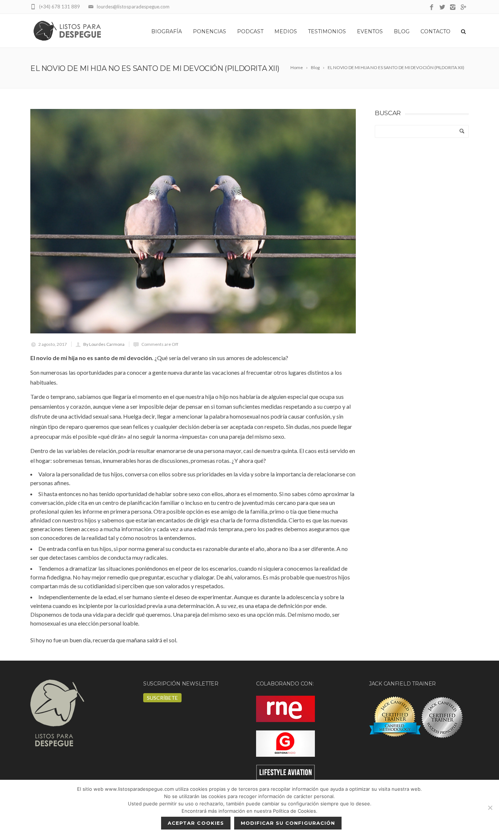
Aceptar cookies (196, 823)
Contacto (435, 31)
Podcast (250, 31)
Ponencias (209, 31)
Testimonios (327, 31)
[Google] (463, 7)
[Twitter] (442, 7)
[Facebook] (431, 7)
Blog (402, 31)
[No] (490, 807)
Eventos (370, 31)
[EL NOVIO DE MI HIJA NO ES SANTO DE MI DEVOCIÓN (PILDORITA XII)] (193, 221)
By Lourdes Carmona (104, 344)
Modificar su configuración (288, 823)
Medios (285, 31)
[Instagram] (452, 7)
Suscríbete (162, 698)
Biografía (166, 31)
